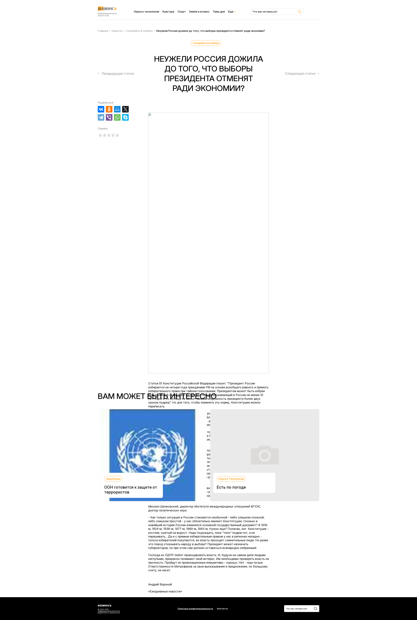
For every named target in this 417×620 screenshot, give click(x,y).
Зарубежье (113, 478)
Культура (168, 11)
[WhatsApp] (117, 117)
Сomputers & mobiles (206, 43)
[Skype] (125, 117)
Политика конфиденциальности (195, 609)
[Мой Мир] (117, 109)
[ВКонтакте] (101, 109)
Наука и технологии (146, 11)
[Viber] (109, 117)
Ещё (230, 11)
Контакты (222, 609)
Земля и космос (199, 11)
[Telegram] (101, 117)
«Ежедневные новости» (165, 591)
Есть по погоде (231, 487)
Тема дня (219, 11)
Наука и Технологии (231, 478)
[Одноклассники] (109, 109)
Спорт (182, 11)
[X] (125, 109)
